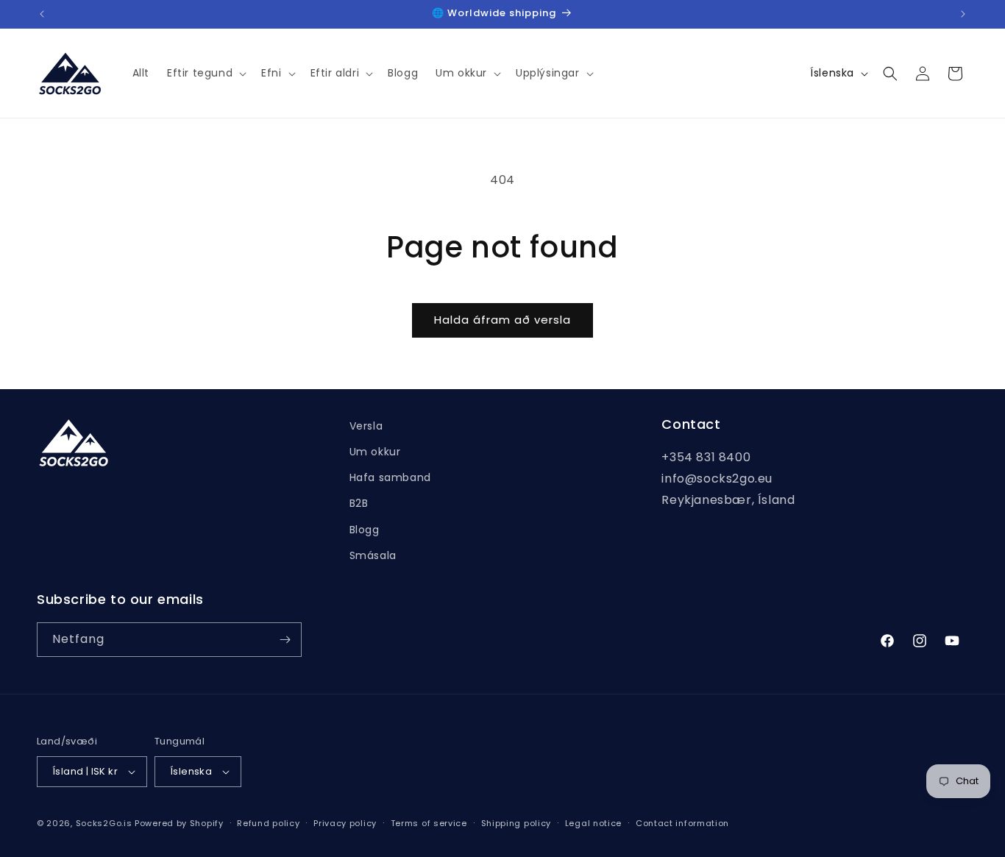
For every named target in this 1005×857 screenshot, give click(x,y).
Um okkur (375, 451)
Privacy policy (345, 823)
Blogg (364, 529)
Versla (366, 426)
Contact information (682, 823)
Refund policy (268, 823)
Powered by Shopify (179, 823)
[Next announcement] (963, 14)
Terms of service (429, 823)
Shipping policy (516, 823)
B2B (359, 503)
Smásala (373, 555)
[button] (205, 72)
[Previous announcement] (42, 14)
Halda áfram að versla (502, 319)
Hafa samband (390, 477)
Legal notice (593, 823)
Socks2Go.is (104, 823)
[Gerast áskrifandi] (285, 639)
